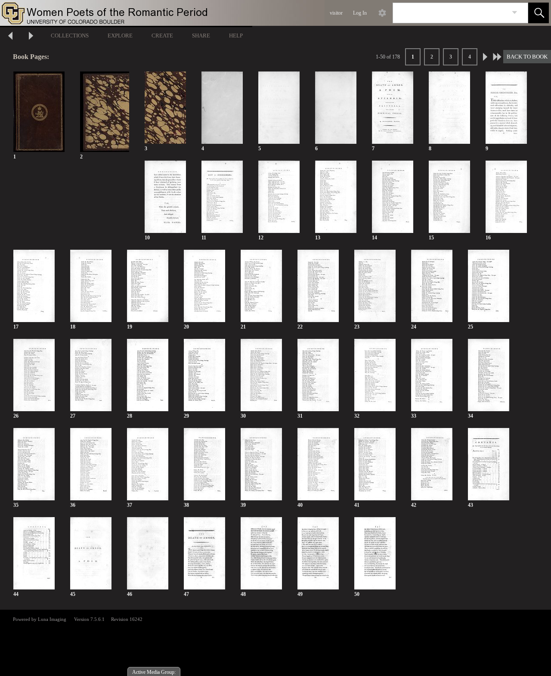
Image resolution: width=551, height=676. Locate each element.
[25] (488, 286)
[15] (449, 197)
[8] (449, 108)
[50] (375, 553)
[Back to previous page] (10, 37)
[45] (90, 553)
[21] (261, 286)
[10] (165, 197)
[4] (222, 108)
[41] (375, 464)
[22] (318, 286)
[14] (392, 197)
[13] (335, 197)
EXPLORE (120, 35)
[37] (147, 464)
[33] (431, 375)
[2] (104, 112)
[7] (392, 108)
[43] (488, 464)
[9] (506, 108)
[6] (335, 108)
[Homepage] (162, 13)
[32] (375, 375)
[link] (514, 12)
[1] (39, 112)
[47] (204, 553)
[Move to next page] (31, 37)
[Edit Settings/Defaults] (382, 13)
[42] (431, 464)
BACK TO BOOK (527, 56)
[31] (318, 375)
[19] (147, 286)
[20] (204, 286)
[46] (147, 553)
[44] (34, 553)
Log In (360, 13)
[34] (488, 375)
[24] (431, 286)
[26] (34, 375)
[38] (204, 464)
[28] (147, 375)
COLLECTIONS (70, 35)
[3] (165, 108)
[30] (261, 375)
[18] (90, 286)
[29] (204, 375)
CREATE (162, 35)
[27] (90, 375)
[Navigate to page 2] (485, 57)
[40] (318, 464)
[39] (261, 464)
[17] (34, 286)
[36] (90, 464)
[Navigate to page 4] (497, 57)
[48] (261, 553)
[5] (279, 108)
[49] (318, 553)
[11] (222, 197)
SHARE (201, 35)
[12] (279, 197)
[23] (375, 286)
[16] (506, 197)
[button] (538, 13)
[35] (34, 464)
